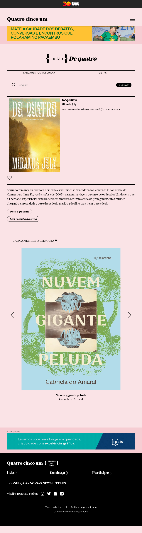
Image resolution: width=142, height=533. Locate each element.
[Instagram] (42, 494)
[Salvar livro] (9, 177)
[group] (70, 331)
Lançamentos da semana (39, 72)
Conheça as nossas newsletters (37, 483)
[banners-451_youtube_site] (71, 33)
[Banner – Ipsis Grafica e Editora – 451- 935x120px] (71, 441)
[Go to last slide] (14, 315)
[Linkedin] (62, 494)
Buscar (124, 85)
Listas (103, 72)
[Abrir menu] (132, 19)
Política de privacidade (84, 507)
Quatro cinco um (27, 19)
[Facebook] (55, 494)
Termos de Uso (53, 507)
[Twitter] (49, 494)
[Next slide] (128, 315)
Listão (56, 58)
